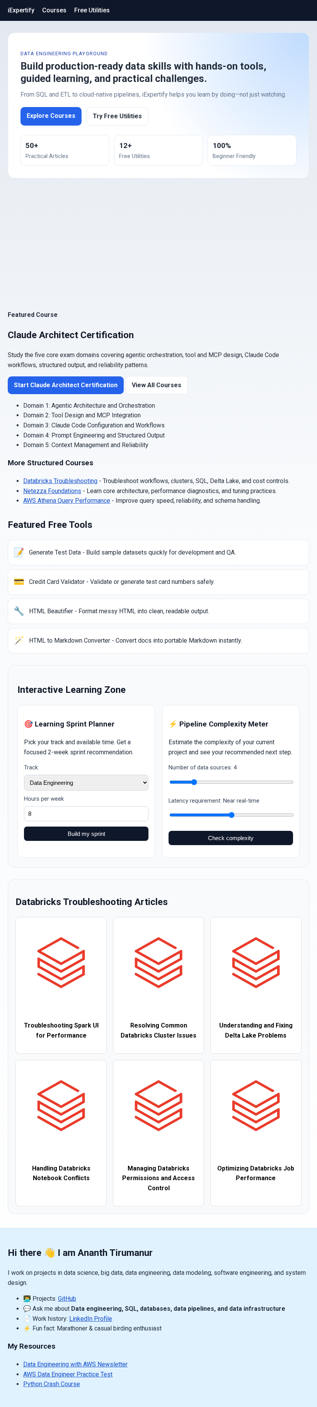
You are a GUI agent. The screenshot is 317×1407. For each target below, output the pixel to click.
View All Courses (156, 385)
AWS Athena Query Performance (66, 500)
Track (31, 767)
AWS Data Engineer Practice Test (67, 1374)
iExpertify (21, 10)
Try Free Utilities (117, 116)
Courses (54, 10)
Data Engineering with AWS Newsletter (75, 1364)
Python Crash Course (51, 1384)
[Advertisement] (158, 244)
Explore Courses (51, 115)
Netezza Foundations (52, 491)
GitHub (67, 1298)
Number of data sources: (203, 767)
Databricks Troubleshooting (60, 481)
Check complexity (231, 838)
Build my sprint (86, 833)
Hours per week (44, 798)
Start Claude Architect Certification (66, 385)
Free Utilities (92, 10)
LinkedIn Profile (90, 1318)
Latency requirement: (214, 800)
